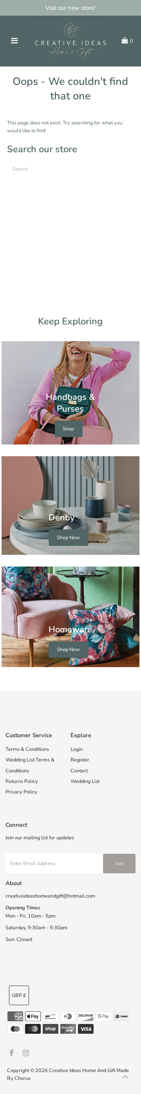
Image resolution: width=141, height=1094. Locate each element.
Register (79, 759)
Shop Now (68, 537)
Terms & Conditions (27, 749)
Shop (68, 428)
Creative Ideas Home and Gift (82, 1070)
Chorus (22, 1078)
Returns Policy (21, 781)
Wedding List (84, 781)
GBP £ (19, 995)
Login (76, 749)
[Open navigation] (14, 41)
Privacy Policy (21, 791)
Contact (79, 770)
